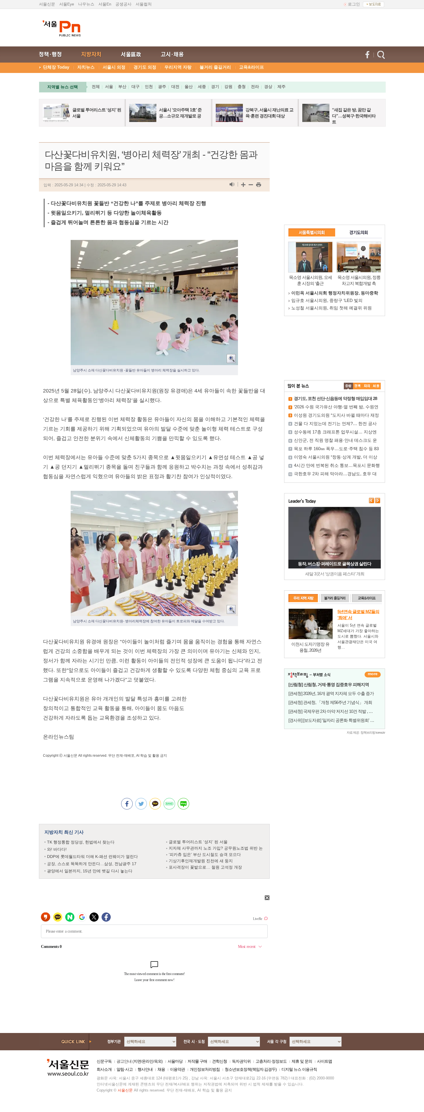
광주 (162, 86)
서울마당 (175, 1061)
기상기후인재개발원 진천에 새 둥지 (201, 861)
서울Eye (66, 4)
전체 (96, 86)
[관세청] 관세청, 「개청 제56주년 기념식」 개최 (330, 702)
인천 (149, 86)
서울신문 (47, 4)
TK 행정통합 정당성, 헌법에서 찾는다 (81, 842)
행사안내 (145, 1069)
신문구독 (104, 1061)
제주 (281, 86)
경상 (268, 86)
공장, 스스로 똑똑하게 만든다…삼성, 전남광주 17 (91, 863)
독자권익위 (241, 1061)
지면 (137, 1061)
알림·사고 (125, 1069)
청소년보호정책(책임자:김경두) (251, 1069)
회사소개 (104, 1069)
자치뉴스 (86, 67)
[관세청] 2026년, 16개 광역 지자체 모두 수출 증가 (331, 693)
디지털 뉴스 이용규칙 (299, 1069)
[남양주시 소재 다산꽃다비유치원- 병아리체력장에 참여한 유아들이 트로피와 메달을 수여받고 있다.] (154, 495)
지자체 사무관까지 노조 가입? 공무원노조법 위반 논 (216, 848)
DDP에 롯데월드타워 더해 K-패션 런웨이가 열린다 (92, 856)
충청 (242, 86)
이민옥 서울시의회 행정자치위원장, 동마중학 (334, 292)
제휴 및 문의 (302, 1061)
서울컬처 (144, 4)
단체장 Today (56, 67)
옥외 (158, 1061)
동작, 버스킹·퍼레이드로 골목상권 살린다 (334, 563)
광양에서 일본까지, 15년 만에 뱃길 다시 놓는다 (89, 871)
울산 (189, 86)
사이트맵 (324, 1061)
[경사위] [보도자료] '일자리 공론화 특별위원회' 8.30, (333, 720)
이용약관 (177, 1069)
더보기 (373, 674)
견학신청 (219, 1061)
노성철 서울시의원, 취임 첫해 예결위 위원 (331, 307)
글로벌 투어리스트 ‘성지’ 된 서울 (198, 841)
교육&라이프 (251, 67)
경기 (215, 86)
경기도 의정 (145, 67)
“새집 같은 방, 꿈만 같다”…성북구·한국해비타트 (354, 115)
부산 (122, 86)
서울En (104, 4)
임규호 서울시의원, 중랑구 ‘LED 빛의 (327, 300)
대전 (175, 86)
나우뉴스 (86, 4)
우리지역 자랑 (178, 67)
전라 (255, 86)
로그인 (354, 4)
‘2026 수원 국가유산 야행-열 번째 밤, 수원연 (336, 406)
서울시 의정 (114, 67)
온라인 (147, 1061)
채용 (161, 1069)
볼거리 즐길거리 (215, 67)
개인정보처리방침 (205, 1069)
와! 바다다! (57, 849)
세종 (202, 86)
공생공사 (123, 4)
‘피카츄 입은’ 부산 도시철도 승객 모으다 (205, 854)
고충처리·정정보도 (271, 1061)
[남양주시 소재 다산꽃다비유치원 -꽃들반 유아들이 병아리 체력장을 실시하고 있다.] (154, 244)
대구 (136, 86)
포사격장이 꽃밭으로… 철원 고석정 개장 (205, 867)
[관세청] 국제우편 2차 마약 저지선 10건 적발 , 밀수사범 (336, 711)
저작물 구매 (197, 1061)
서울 (109, 86)
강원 (228, 86)
